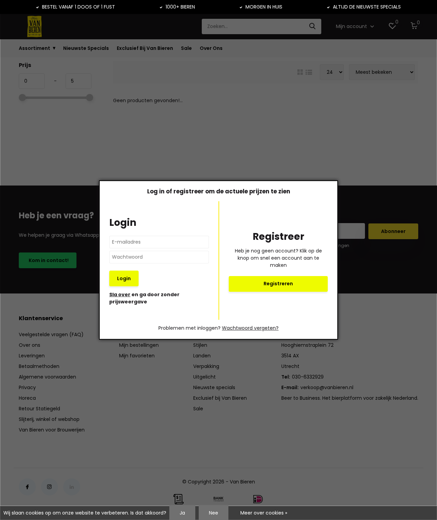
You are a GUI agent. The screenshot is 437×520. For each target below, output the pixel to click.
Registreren (278, 283)
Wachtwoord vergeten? (250, 328)
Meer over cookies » (263, 512)
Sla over (119, 294)
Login (124, 278)
